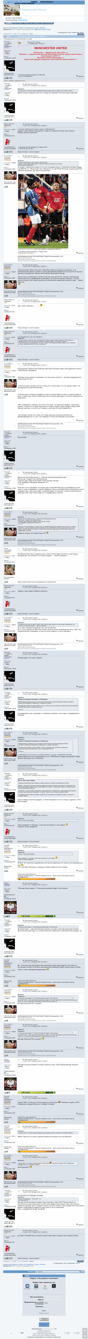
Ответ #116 (27, 1098)
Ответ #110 (27, 885)
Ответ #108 (27, 815)
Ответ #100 (27, 514)
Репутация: (7, 50)
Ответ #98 (27, 434)
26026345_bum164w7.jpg (27, 249)
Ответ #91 (27, 85)
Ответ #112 (27, 962)
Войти (42, 23)
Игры (31, 23)
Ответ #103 (27, 619)
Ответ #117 (27, 1128)
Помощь (26, 23)
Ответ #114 (27, 1026)
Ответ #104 (27, 654)
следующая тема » (77, 32)
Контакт (44, 1324)
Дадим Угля (29, 29)
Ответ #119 (27, 1192)
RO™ (13, 29)
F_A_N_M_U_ (8, 155)
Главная (9, 23)
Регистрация (49, 23)
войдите (34, 1)
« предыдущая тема (64, 32)
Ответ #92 (27, 125)
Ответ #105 (27, 694)
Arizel (6, 548)
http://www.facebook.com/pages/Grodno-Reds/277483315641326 (37, 261)
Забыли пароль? (44, 1313)
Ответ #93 (27, 157)
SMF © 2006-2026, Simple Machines (44, 1334)
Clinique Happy (20, 29)
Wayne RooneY (9, 124)
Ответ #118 (27, 1157)
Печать (81, 34)
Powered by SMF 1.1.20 (44, 1332)
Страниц (6, 33)
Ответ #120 (27, 1232)
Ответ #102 (27, 587)
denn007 (7, 845)
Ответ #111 (27, 922)
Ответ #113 (27, 991)
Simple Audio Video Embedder (41, 1335)
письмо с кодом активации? (25, 3)
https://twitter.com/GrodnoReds (26, 259)
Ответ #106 (27, 734)
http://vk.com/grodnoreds (25, 258)
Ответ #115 (27, 1061)
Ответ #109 (27, 847)
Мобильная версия (44, 1331)
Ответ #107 (27, 775)
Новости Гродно (18, 23)
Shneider (7, 42)
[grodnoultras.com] (7, 916)
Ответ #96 (27, 333)
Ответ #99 (27, 474)
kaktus (6, 883)
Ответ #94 (27, 266)
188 (23, 33)
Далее (26, 33)
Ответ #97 (27, 365)
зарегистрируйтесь (46, 1)
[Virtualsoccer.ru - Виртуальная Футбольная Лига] (7, 78)
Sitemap (53, 1335)
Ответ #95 (27, 301)
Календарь (36, 23)
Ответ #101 (27, 550)
